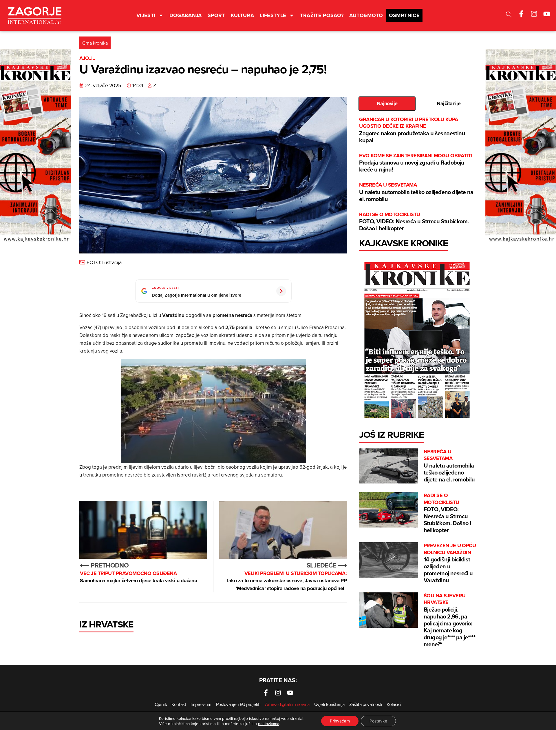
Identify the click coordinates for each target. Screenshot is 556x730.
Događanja (185, 15)
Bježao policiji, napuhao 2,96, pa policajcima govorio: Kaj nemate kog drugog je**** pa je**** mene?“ (449, 620)
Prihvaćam (340, 720)
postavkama (268, 723)
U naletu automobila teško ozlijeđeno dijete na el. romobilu (416, 192)
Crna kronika (95, 43)
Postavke (378, 720)
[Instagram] (534, 13)
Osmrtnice (404, 15)
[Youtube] (546, 13)
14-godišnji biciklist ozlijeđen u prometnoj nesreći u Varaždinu (450, 563)
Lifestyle (273, 15)
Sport (216, 15)
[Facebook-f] (521, 13)
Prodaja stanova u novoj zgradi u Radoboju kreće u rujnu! (415, 163)
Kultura (242, 15)
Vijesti (146, 15)
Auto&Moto (366, 15)
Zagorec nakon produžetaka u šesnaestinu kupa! (412, 130)
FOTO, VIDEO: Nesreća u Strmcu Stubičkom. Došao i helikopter (414, 221)
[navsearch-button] (509, 15)
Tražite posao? (321, 15)
